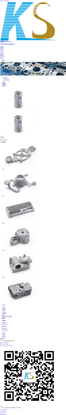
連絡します (2, 50)
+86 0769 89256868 (5, 342)
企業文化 (3, 310)
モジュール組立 (6, 80)
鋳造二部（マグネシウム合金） (7, 316)
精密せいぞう (6, 78)
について (1, 53)
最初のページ (2, 0)
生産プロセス (4, 322)
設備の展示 (2, 54)
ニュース (1, 49)
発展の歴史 (4, 309)
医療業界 (3, 82)
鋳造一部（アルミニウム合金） (7, 315)
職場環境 (3, 318)
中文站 (6, 0)
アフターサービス (5, 324)
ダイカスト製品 (6, 79)
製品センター (2, 56)
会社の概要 (4, 308)
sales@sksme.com (5, 345)
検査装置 (3, 317)
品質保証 (1, 55)
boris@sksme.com (11, 345)
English (8, 0)
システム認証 (4, 323)
